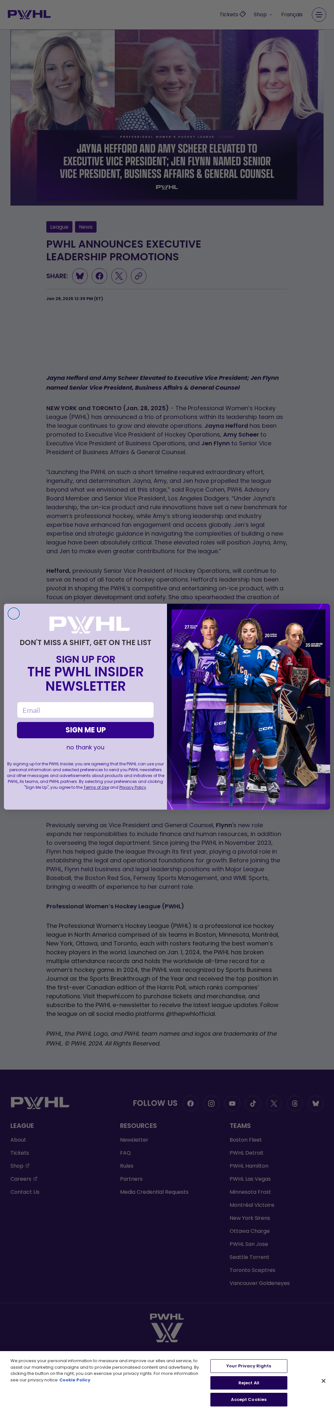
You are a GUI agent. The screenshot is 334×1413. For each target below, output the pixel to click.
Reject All (248, 1383)
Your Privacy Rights (248, 1366)
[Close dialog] (14, 613)
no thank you (85, 747)
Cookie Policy (74, 1380)
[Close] (323, 1381)
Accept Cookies (248, 1399)
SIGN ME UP (86, 730)
